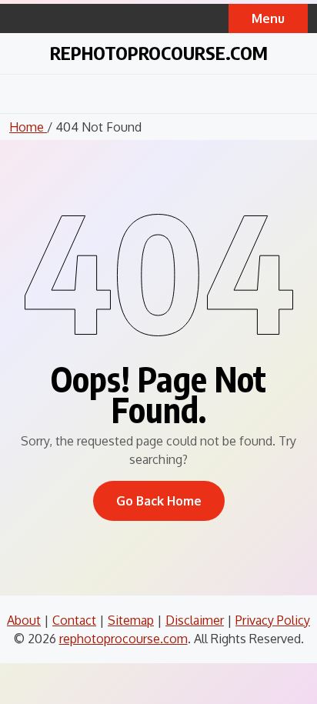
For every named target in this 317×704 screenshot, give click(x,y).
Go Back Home (159, 501)
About (24, 620)
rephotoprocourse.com (159, 52)
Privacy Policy (272, 620)
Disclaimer (194, 620)
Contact (74, 620)
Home (28, 127)
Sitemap (131, 620)
